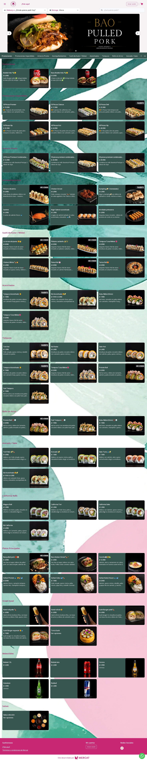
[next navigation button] (138, 33)
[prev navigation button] (10, 33)
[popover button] (145, 56)
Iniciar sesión (132, 4)
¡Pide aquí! (26, 4)
